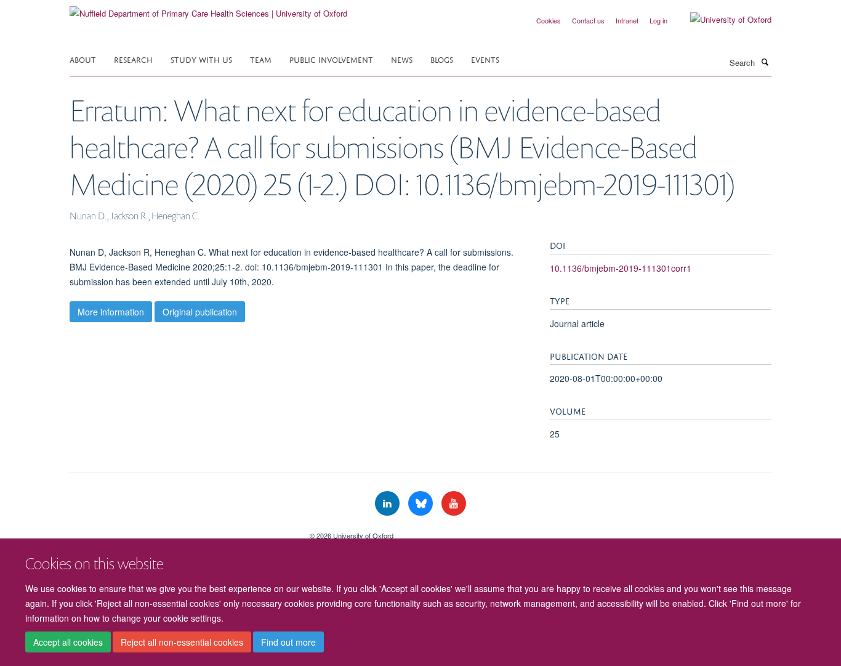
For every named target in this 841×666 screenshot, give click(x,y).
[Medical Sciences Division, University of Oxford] (180, 531)
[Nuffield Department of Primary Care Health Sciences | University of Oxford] (208, 9)
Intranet (627, 20)
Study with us (201, 59)
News (401, 59)
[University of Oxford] (721, 19)
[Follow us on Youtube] (453, 504)
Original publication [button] (200, 312)
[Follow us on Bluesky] (421, 504)
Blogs (441, 59)
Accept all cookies (68, 642)
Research (133, 59)
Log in (658, 20)
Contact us (588, 20)
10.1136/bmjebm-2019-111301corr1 (620, 268)
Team (261, 59)
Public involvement (331, 59)
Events (485, 59)
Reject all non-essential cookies (182, 642)
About (83, 59)
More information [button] (111, 312)
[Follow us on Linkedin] (388, 504)
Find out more (288, 642)
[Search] (764, 61)
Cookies (548, 20)
